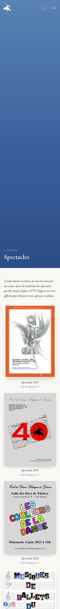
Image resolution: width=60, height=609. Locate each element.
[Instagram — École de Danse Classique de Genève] (13, 604)
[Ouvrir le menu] (54, 8)
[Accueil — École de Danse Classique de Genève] (7, 8)
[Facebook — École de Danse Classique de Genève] (5, 604)
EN (44, 8)
